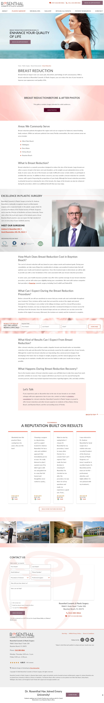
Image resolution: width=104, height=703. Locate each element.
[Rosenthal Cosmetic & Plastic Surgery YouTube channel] (92, 640)
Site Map (64, 633)
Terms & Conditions (88, 633)
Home (19, 66)
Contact (99, 11)
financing (32, 283)
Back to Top (91, 414)
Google (16, 499)
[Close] (102, 695)
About (4, 11)
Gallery (48, 11)
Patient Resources (83, 11)
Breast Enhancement (36, 66)
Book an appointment (92, 3)
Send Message (17, 613)
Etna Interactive (34, 668)
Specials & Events (63, 11)
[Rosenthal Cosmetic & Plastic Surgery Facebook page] (87, 640)
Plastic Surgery (19, 11)
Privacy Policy (40, 618)
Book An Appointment (20, 42)
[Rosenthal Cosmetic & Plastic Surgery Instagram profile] (82, 640)
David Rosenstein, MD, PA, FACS (13, 232)
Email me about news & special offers (23, 605)
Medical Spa (35, 11)
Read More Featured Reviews (52, 509)
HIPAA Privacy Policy (75, 633)
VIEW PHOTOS (52, 110)
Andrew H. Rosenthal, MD (10, 229)
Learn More (72, 695)
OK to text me (16, 603)
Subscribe (94, 327)
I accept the (14, 607)
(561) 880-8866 (20, 650)
